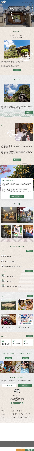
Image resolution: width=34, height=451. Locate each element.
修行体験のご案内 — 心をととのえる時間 (17, 414)
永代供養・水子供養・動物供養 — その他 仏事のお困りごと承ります (21, 413)
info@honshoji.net (18, 400)
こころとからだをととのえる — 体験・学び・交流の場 (19, 417)
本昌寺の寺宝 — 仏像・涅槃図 (15, 408)
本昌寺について (3, 408)
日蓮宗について (3, 410)
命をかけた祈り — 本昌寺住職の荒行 (16, 410)
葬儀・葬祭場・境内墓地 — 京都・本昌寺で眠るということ (19, 411)
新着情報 (2, 411)
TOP (1, 407)
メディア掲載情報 (3, 413)
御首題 (12, 418)
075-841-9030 (14, 399)
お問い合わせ (3, 417)
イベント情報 (3, 414)
